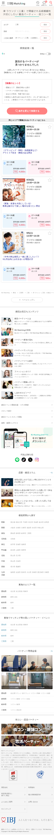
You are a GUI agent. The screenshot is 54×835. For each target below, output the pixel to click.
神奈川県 (19, 522)
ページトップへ (28, 300)
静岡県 (18, 533)
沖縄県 (46, 572)
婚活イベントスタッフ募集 (11, 417)
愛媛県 (18, 567)
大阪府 (12, 528)
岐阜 (12, 603)
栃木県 (41, 522)
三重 (12, 608)
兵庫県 (23, 528)
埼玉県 (30, 522)
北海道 (12, 539)
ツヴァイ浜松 (25, 699)
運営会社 (4, 787)
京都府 (18, 528)
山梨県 (18, 550)
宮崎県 (34, 572)
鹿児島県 (40, 572)
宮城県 (18, 544)
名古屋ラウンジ (15, 693)
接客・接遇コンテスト (9, 423)
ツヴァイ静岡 (15, 699)
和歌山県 (40, 528)
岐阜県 (23, 533)
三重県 (29, 533)
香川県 (12, 567)
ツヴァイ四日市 (15, 710)
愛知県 (12, 533)
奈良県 (34, 528)
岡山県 (12, 561)
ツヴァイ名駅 (45, 693)
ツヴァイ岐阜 (15, 704)
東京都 (12, 522)
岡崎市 (25, 591)
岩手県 (12, 544)
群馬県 (46, 522)
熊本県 (23, 572)
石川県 (18, 555)
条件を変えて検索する (28, 111)
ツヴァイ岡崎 (35, 693)
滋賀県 (29, 528)
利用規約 (31, 787)
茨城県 (36, 522)
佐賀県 (18, 572)
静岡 (12, 597)
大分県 (29, 572)
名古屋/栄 (19, 591)
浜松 (15, 597)
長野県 (23, 550)
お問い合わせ (33, 802)
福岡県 (12, 572)
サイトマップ (6, 809)
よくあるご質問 (6, 802)
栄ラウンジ (26, 693)
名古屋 (12, 591)
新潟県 (12, 550)
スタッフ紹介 (6, 411)
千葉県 (25, 522)
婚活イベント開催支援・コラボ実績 (15, 405)
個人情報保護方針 (34, 795)
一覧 (51, 472)
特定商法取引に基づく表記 (6, 795)
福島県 (23, 544)
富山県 (12, 555)
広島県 (18, 561)
